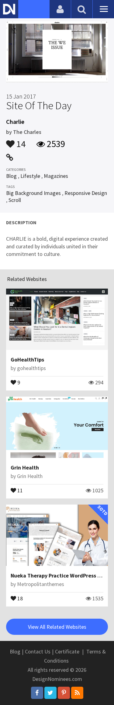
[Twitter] (50, 693)
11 (19, 490)
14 (20, 141)
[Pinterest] (64, 693)
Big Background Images (33, 192)
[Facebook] (37, 693)
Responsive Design (85, 192)
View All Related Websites (57, 626)
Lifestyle (30, 175)
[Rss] (77, 693)
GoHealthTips (27, 359)
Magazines (56, 175)
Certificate (67, 651)
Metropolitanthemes (40, 584)
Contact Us (37, 651)
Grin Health (25, 467)
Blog (11, 175)
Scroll (15, 199)
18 (19, 598)
